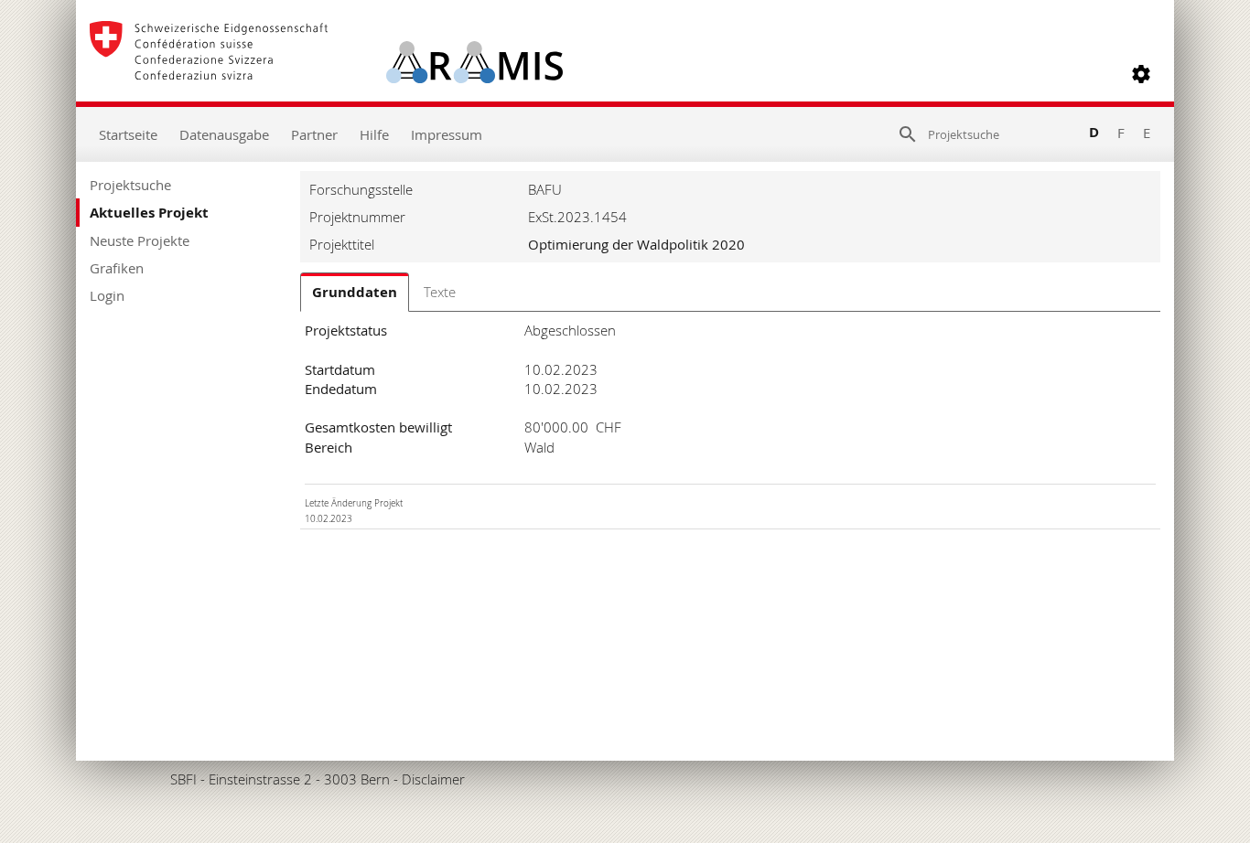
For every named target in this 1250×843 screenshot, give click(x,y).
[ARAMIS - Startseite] (326, 74)
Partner (314, 134)
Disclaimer (433, 779)
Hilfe (374, 134)
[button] (1141, 74)
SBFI (183, 779)
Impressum (446, 134)
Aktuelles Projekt (149, 212)
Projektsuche (130, 185)
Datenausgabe (224, 134)
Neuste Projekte (139, 240)
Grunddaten (354, 292)
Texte (440, 292)
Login (107, 295)
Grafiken (117, 268)
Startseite (128, 134)
